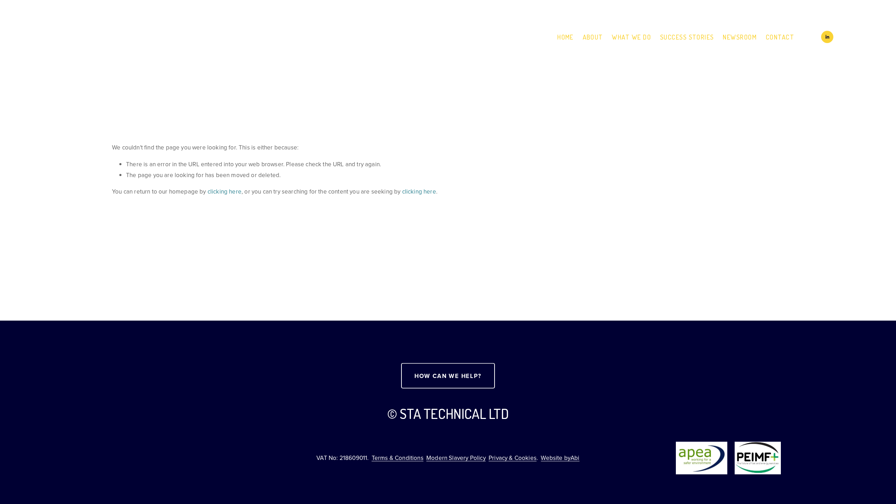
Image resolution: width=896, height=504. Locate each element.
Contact (780, 37)
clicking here (224, 191)
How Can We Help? (448, 376)
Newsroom (740, 37)
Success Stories (687, 37)
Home (565, 37)
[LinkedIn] (827, 37)
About (593, 37)
